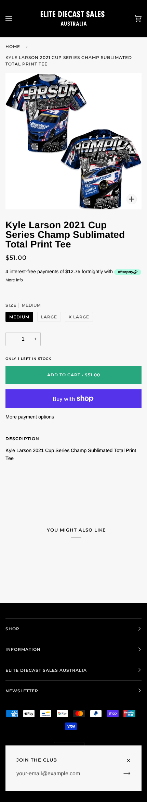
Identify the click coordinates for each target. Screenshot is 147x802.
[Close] (131, 757)
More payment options (29, 417)
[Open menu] (15, 18)
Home (12, 46)
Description (22, 438)
